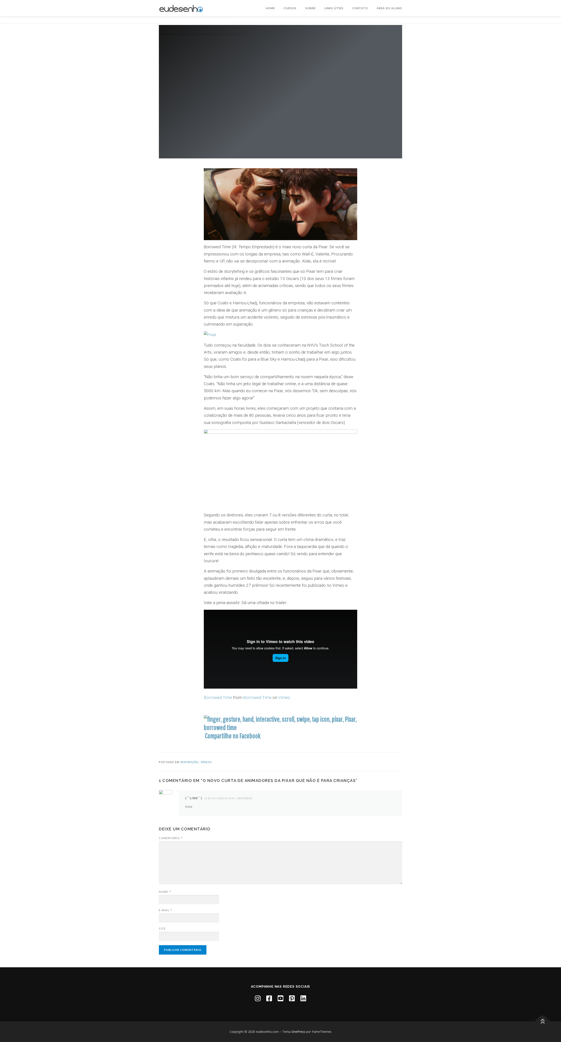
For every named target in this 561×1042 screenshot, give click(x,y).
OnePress (298, 1032)
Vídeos (206, 762)
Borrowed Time (218, 697)
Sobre (310, 8)
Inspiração (189, 762)
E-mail (165, 910)
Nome (165, 892)
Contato (360, 8)
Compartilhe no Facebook (232, 736)
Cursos (290, 8)
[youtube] (280, 998)
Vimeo (284, 697)
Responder (245, 798)
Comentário (171, 838)
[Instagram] (258, 998)
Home (270, 8)
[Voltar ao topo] (542, 1021)
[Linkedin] (303, 998)
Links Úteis (333, 8)
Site (162, 928)
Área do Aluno (389, 8)
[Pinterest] (292, 998)
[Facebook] (269, 998)
